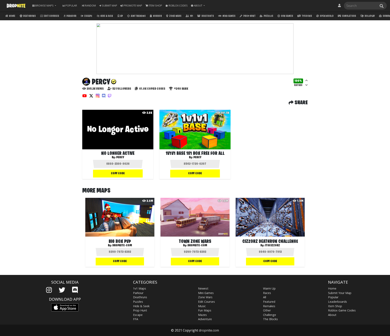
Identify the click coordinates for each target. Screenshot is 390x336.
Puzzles (268, 16)
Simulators (349, 16)
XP (121, 16)
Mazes (202, 315)
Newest (203, 288)
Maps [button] (44, 5)
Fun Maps (204, 310)
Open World (326, 16)
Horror (157, 16)
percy (120, 157)
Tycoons (306, 16)
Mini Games (228, 16)
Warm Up (269, 288)
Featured (269, 302)
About (332, 315)
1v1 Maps (139, 288)
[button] (197, 5)
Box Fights (207, 16)
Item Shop (335, 306)
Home (12, 16)
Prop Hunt (249, 16)
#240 (180, 88)
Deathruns (29, 16)
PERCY (197, 157)
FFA (135, 319)
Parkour (71, 16)
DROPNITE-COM (122, 245)
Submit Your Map (339, 293)
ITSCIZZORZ (272, 245)
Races (267, 293)
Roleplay (369, 16)
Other (267, 310)
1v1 (191, 16)
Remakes (269, 306)
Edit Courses (51, 16)
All (264, 297)
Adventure (205, 319)
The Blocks (270, 319)
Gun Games (287, 16)
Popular (333, 297)
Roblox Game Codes (342, 310)
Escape (88, 16)
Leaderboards (337, 302)
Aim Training (138, 16)
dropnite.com (209, 330)
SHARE (301, 103)
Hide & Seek (106, 16)
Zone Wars (175, 16)
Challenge (269, 315)
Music (202, 306)
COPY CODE (118, 173)
